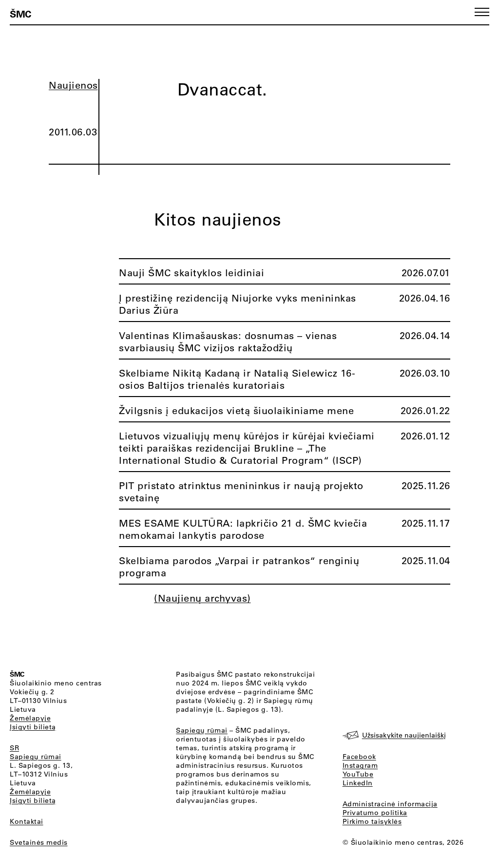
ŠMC (20, 13)
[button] (482, 12)
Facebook (359, 756)
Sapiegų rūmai (35, 756)
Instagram (360, 765)
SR (14, 747)
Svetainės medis (39, 842)
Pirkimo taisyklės (372, 821)
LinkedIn (358, 782)
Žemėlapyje (30, 718)
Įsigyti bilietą (33, 726)
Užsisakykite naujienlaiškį (404, 735)
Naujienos (73, 85)
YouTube (358, 774)
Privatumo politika (375, 812)
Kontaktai (26, 821)
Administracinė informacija (390, 803)
